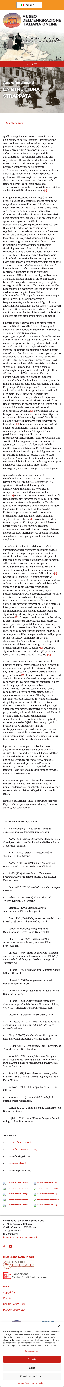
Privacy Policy (38, 1383)
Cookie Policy (24, 1383)
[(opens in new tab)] (18, 1263)
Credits (7, 1298)
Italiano (29, 4)
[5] (12, 495)
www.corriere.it (18, 1163)
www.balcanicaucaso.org (23, 1149)
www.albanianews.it (20, 1142)
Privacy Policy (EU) (14, 1309)
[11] (23, 675)
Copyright (9, 1292)
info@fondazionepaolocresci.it (20, 1237)
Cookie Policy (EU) (14, 1304)
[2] (32, 207)
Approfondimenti (18, 82)
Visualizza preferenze (32, 1376)
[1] (45, 190)
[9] (41, 647)
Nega (32, 1367)
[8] (16, 617)
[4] (17, 424)
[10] (49, 654)
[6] (30, 519)
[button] (59, 1325)
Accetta (32, 1359)
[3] (31, 410)
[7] (55, 573)
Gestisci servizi (31, 1351)
